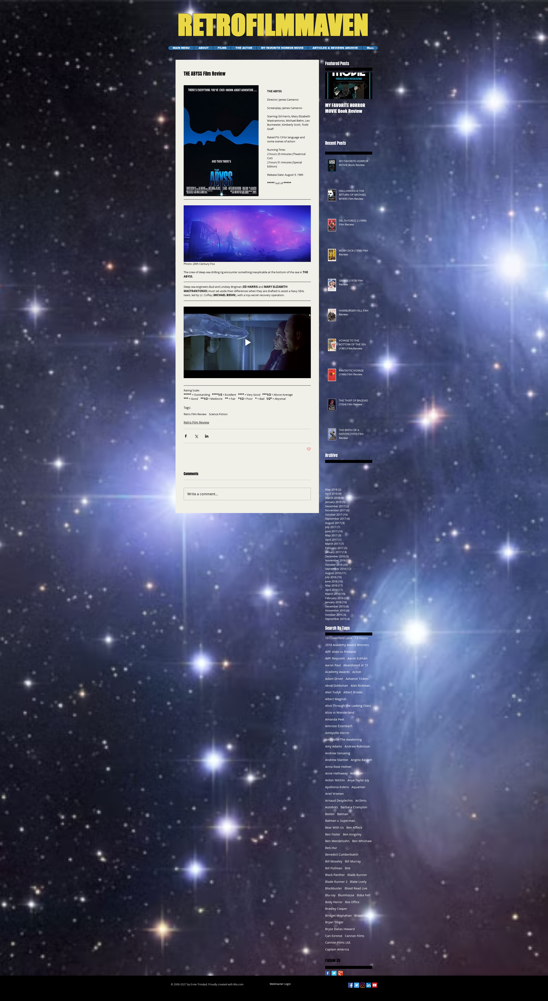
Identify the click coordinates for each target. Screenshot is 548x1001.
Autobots (331, 807)
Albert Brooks (353, 692)
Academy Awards (337, 672)
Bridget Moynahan (338, 915)
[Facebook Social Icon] (350, 985)
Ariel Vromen (334, 794)
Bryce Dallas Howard (340, 929)
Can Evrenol (333, 936)
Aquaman (358, 787)
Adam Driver (334, 679)
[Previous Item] (332, 85)
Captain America (337, 949)
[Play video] (247, 342)
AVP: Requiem (335, 658)
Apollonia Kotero (337, 787)
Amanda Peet (334, 719)
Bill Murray (353, 861)
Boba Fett (363, 895)
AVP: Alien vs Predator (340, 652)
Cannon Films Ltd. (338, 942)
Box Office (352, 902)
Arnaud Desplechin (339, 800)
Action (356, 672)
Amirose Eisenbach (339, 726)
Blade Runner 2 (336, 882)
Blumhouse (346, 895)
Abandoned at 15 (355, 665)
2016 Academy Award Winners (347, 645)
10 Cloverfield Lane (338, 638)
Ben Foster (332, 834)
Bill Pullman (333, 868)
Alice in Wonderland (339, 712)
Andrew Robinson (357, 746)
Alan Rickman (360, 685)
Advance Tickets (357, 679)
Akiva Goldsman (336, 685)
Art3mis (360, 800)
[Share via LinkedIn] (207, 436)
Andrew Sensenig (337, 753)
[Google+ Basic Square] (340, 973)
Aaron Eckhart (357, 658)
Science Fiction (218, 414)
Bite (347, 868)
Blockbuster (333, 888)
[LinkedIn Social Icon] (368, 985)
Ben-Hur (331, 848)
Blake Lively (358, 882)
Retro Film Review (195, 414)
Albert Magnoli (335, 699)
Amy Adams (333, 746)
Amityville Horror (337, 733)
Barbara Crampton (354, 807)
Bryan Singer (334, 922)
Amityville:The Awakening (343, 739)
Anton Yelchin (335, 780)
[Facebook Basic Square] (327, 973)
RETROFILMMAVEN (268, 24)
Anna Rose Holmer (338, 767)
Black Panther (335, 875)
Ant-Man (356, 773)
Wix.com (238, 984)
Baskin (330, 814)
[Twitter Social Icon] (356, 985)
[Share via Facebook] (186, 436)
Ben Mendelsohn (337, 841)
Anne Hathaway (336, 773)
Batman (342, 814)
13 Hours (361, 638)
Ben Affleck (354, 827)
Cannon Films (354, 936)
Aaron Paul (333, 665)
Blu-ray (330, 895)
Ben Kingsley (352, 834)
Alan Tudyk (333, 692)
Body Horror (333, 902)
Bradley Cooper (336, 909)
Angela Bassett (361, 760)
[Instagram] (362, 985)
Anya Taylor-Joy (358, 780)
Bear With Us (334, 827)
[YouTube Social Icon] (374, 985)
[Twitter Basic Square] (334, 973)
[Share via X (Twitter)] (196, 436)
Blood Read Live (356, 888)
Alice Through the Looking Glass (348, 706)
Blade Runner (357, 875)
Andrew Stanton (336, 760)
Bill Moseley (333, 861)
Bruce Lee (361, 915)
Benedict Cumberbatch (341, 854)
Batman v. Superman (340, 821)
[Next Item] (365, 85)
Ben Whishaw (362, 841)
